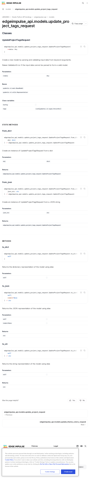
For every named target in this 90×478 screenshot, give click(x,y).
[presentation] (45, 140)
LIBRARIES (5, 17)
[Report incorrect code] (81, 46)
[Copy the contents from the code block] (84, 46)
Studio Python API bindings (22, 17)
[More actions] (87, 3)
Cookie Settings (50, 472)
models (51, 17)
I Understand (68, 472)
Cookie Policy (9, 460)
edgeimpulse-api (40, 17)
